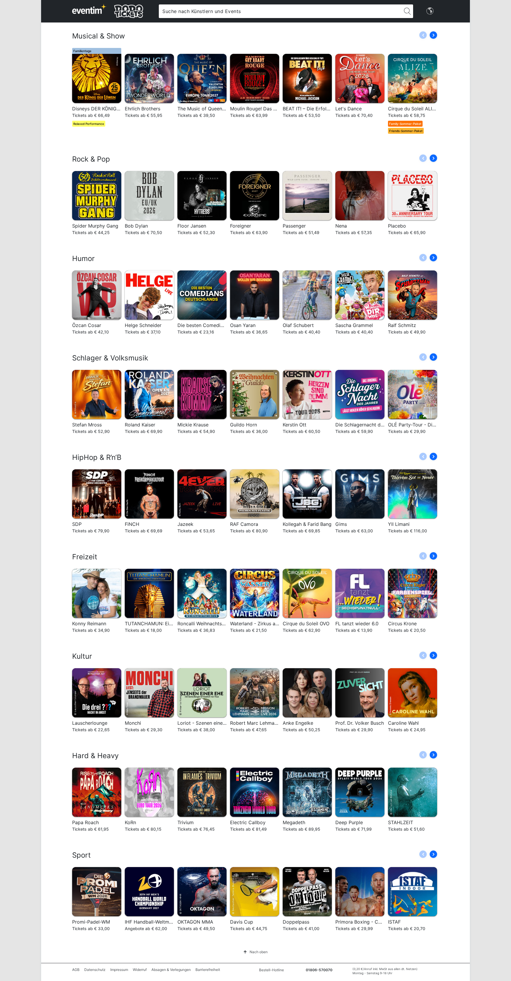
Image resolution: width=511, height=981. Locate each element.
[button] (433, 35)
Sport (81, 855)
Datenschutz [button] (95, 969)
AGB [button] (76, 969)
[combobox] (280, 11)
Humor (83, 258)
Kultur (82, 656)
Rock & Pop (91, 159)
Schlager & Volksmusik (110, 358)
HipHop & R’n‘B (97, 457)
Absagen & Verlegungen (171, 969)
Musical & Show (98, 36)
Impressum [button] (119, 969)
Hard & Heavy (95, 755)
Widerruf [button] (140, 969)
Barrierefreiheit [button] (207, 969)
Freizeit (84, 556)
